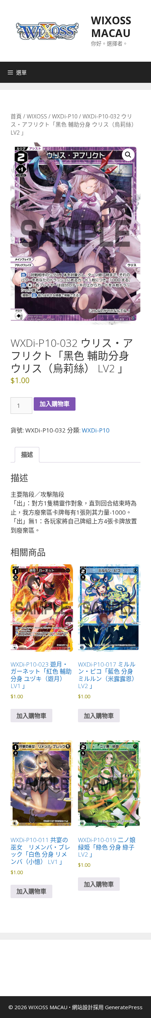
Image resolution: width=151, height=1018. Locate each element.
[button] (128, 154)
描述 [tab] (27, 454)
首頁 (16, 116)
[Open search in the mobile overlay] (144, 72)
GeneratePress (124, 1007)
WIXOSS (37, 116)
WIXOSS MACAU (111, 26)
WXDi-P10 (65, 116)
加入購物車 (55, 404)
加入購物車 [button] (31, 716)
